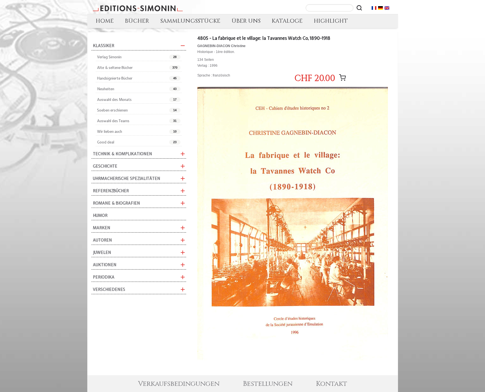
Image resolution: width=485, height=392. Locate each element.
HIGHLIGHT (331, 21)
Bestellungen (267, 383)
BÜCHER (137, 21)
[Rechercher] (359, 8)
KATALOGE (287, 21)
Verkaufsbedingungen (178, 383)
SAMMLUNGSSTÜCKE (190, 21)
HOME (105, 21)
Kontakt (331, 383)
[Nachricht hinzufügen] (342, 78)
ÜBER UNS (246, 21)
